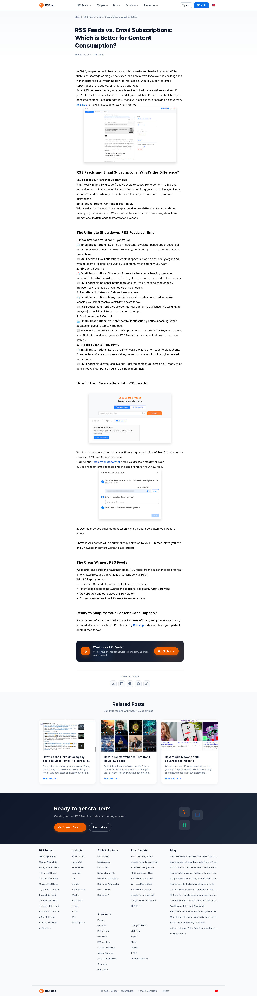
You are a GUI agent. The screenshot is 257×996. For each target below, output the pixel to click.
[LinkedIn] (121, 683)
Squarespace (78, 889)
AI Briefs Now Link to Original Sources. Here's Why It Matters (194, 895)
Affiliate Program (105, 953)
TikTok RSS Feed (47, 873)
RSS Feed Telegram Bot (142, 867)
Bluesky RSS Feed (48, 922)
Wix (73, 917)
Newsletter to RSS (106, 873)
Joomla (134, 947)
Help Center (103, 969)
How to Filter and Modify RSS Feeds (188, 922)
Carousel (76, 873)
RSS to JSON (103, 889)
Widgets (77, 850)
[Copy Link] (146, 683)
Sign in (185, 5)
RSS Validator (104, 942)
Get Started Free (68, 827)
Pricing (100, 920)
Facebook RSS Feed (49, 911)
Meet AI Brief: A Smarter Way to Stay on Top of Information (194, 917)
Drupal (75, 906)
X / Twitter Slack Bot (141, 889)
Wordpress (77, 900)
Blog (77, 17)
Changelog (102, 964)
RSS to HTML (78, 856)
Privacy (165, 991)
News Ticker (78, 867)
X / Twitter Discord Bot (142, 878)
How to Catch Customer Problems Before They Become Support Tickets (194, 873)
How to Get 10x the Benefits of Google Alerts (192, 884)
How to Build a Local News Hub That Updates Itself (194, 867)
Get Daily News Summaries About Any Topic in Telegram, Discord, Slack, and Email (194, 856)
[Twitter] (113, 683)
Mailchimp (136, 931)
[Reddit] (138, 683)
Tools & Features (108, 850)
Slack (133, 942)
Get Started (164, 651)
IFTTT (134, 953)
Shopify (75, 884)
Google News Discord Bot (143, 900)
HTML (74, 911)
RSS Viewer (103, 931)
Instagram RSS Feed (49, 867)
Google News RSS (48, 862)
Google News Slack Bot (142, 895)
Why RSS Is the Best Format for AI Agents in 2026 (194, 911)
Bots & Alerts (103, 862)
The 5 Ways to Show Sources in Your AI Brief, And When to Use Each (194, 889)
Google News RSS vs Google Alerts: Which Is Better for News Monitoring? (194, 878)
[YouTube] (216, 991)
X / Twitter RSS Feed (49, 889)
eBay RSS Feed (47, 917)
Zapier (134, 936)
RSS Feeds (46, 850)
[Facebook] (130, 683)
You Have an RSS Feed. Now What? (187, 906)
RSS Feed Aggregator (108, 884)
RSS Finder (102, 936)
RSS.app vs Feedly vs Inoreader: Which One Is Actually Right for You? (194, 900)
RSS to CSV (103, 895)
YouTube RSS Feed (48, 900)
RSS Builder (103, 856)
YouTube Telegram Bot (142, 856)
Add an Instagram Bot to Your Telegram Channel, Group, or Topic (194, 928)
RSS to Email (103, 867)
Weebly (75, 895)
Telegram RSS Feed (49, 906)
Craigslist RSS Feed (48, 884)
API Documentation (106, 958)
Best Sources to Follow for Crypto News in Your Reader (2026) (194, 862)
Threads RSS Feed (48, 878)
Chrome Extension (106, 947)
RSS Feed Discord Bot (142, 873)
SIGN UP (201, 5)
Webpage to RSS (47, 856)
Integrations (139, 925)
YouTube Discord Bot (141, 884)
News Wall (77, 862)
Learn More (100, 827)
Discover (101, 925)
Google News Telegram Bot (144, 862)
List (73, 878)
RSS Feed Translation (107, 878)
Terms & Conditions (147, 991)
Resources (104, 914)
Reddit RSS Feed (47, 895)
